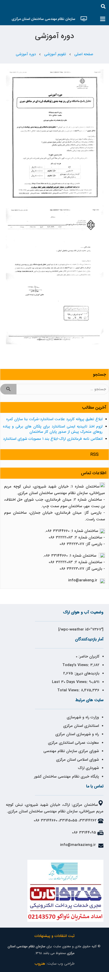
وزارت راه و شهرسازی (82, 717)
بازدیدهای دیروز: (86, 673)
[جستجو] (103, 6)
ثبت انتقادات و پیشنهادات (54, 936)
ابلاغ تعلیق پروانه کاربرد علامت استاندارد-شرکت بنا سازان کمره (54, 419)
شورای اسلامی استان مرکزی (77, 760)
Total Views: (69, 690)
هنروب (40, 964)
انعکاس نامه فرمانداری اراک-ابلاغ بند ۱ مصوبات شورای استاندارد (52, 439)
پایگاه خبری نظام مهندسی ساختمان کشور (66, 777)
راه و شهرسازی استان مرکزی (77, 734)
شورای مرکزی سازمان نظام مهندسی (71, 751)
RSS (94, 454)
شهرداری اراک (88, 768)
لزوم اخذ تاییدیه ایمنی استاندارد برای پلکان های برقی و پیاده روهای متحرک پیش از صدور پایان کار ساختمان (52, 429)
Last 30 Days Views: (70, 682)
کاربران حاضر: (88, 656)
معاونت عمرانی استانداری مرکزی (73, 743)
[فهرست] (102, 19)
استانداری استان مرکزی (81, 726)
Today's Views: (76, 665)
